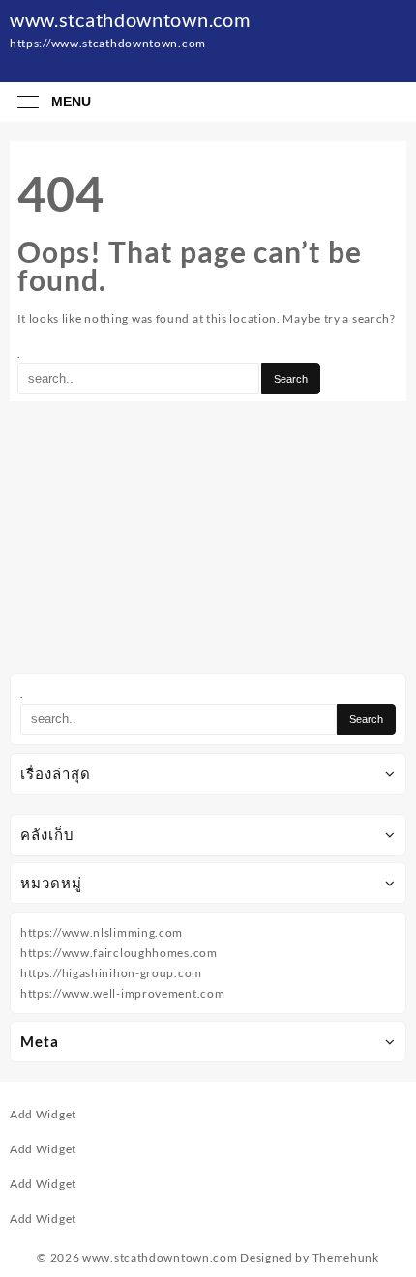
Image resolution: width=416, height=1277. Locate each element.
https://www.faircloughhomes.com (119, 952)
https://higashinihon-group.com (111, 973)
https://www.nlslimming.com (101, 932)
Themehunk (345, 1257)
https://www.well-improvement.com (122, 993)
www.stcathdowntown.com (130, 19)
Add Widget (43, 1114)
